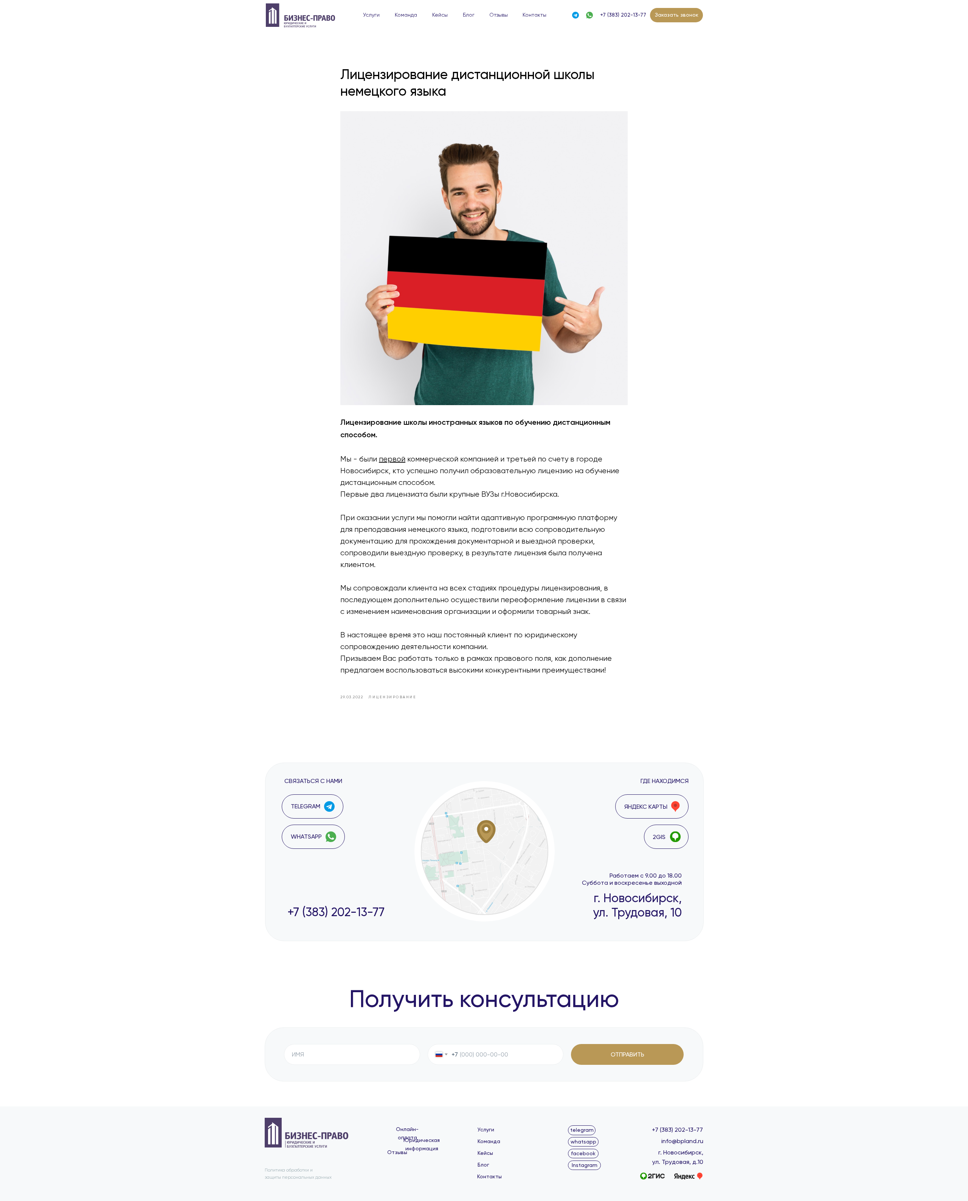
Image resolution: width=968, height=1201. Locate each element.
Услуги (371, 15)
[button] (676, 15)
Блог (469, 15)
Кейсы (440, 15)
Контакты (534, 15)
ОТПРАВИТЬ (627, 1054)
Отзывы (498, 15)
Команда (406, 15)
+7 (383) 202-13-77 (623, 15)
